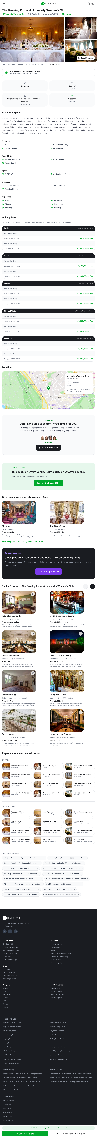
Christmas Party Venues (57, 1027)
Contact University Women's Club (72, 1134)
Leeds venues (32, 1078)
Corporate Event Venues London (60, 1047)
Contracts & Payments (11, 950)
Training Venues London (11, 1043)
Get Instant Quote (26, 1134)
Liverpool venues (21, 1082)
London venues (8, 1074)
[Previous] (85, 586)
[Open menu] (4, 3)
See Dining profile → (86, 256)
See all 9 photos (87, 58)
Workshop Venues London (58, 1059)
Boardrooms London (56, 1043)
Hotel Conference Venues (58, 1023)
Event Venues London (10, 1047)
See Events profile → (86, 283)
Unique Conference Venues (12, 1027)
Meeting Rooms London (58, 1039)
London (20, 64)
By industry (7, 957)
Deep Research (56, 944)
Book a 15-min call (50, 447)
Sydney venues (8, 1120)
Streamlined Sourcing (10, 947)
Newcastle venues (20, 1086)
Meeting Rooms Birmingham (79, 1082)
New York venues (8, 1100)
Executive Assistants (10, 975)
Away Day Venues (8, 1039)
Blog (4, 991)
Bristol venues (21, 1078)
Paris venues (7, 1104)
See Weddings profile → (85, 338)
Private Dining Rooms (10, 1035)
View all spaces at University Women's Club (21, 541)
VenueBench (7, 994)
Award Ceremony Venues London (61, 1051)
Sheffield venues (19, 1090)
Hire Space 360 (8, 944)
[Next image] (33, 512)
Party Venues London (57, 1031)
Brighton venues (34, 1082)
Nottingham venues (34, 1086)
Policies (5, 1007)
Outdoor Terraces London (11, 1063)
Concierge (54, 950)
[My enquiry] (92, 3)
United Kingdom (8, 64)
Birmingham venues (36, 1074)
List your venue (56, 960)
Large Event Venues (56, 1055)
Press (5, 1001)
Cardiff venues (7, 1086)
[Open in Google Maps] (48, 390)
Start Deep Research (50, 571)
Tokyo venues (7, 1112)
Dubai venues (7, 1108)
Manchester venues (21, 1074)
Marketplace (55, 947)
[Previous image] (5, 512)
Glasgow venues (8, 1082)
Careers (5, 998)
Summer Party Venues (10, 1031)
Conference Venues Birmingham (81, 1078)
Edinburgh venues (9, 1078)
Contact (5, 1004)
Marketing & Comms (10, 979)
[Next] (92, 586)
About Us (6, 988)
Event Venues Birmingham (59, 1082)
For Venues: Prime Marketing (61, 953)
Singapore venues (9, 1116)
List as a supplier (56, 963)
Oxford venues (7, 1090)
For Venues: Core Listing (59, 957)
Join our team (55, 988)
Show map (66, 14)
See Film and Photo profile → (83, 311)
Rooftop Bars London (57, 1035)
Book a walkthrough (10, 960)
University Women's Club (15, 14)
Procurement (7, 969)
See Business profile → (85, 228)
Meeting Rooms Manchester (59, 1078)
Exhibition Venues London (11, 1055)
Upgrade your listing (58, 994)
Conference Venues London (12, 1023)
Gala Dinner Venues (9, 1051)
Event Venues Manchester (82, 1074)
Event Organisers (9, 972)
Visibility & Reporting (10, 953)
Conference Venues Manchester (60, 1074)
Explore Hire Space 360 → (49, 483)
